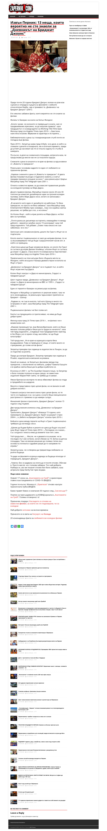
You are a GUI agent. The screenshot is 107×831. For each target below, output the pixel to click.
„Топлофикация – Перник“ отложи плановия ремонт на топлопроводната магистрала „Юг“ (41, 708)
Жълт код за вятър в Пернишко (28, 783)
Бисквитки (22, 822)
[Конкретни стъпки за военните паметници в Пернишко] (13, 636)
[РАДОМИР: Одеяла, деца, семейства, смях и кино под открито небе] (13, 745)
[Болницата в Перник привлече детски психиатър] (13, 571)
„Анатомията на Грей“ (38, 478)
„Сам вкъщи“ (60, 490)
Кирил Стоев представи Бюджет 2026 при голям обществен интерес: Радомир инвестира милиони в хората (42, 585)
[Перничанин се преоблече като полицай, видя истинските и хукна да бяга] (13, 736)
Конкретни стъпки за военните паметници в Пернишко (35, 632)
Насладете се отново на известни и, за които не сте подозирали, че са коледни (34, 503)
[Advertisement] (38, 85)
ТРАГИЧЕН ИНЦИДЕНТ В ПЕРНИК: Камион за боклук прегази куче (38, 725)
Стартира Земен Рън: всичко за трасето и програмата (35, 576)
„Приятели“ (42, 484)
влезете (19, 816)
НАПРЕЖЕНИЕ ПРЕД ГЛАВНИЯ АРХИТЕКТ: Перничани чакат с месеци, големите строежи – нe (42, 667)
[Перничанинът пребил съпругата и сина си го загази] (13, 720)
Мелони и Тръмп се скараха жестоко (80, 38)
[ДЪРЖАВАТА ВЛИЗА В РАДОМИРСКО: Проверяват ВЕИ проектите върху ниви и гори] (13, 652)
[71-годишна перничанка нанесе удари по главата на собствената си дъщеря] (13, 803)
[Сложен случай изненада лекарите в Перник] (13, 761)
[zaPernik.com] (20, 14)
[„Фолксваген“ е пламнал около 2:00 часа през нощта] (13, 678)
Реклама (40, 16)
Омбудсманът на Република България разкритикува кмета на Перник (40, 641)
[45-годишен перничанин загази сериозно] (13, 686)
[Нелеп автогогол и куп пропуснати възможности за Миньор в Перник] (13, 596)
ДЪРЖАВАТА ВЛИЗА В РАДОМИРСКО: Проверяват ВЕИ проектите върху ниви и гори (42, 650)
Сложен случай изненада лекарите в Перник (32, 758)
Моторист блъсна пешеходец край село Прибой (33, 625)
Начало (12, 16)
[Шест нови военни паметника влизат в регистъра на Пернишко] (13, 703)
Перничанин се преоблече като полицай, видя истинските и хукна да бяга (41, 733)
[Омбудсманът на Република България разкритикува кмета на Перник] (13, 644)
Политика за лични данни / (77, 21)
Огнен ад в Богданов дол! (26, 792)
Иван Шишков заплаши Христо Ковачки (81, 33)
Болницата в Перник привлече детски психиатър (33, 568)
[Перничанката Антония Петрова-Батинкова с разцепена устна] (13, 753)
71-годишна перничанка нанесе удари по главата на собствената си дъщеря (41, 800)
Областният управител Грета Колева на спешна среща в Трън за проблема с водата (41, 560)
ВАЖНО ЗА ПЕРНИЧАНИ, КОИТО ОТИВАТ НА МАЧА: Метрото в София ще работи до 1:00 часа (40, 776)
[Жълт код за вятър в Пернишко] (13, 787)
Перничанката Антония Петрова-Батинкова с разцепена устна (37, 750)
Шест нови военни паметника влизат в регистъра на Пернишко (38, 700)
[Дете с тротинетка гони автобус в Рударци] (13, 661)
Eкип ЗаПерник (30, 562)
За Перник (22, 16)
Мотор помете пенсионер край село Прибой (32, 601)
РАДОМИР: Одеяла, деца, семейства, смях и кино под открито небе (39, 741)
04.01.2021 (15, 37)
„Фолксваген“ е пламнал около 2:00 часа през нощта (34, 674)
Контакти (87, 21)
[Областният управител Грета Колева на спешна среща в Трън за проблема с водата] (13, 562)
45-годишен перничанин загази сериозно (31, 683)
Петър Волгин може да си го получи (80, 35)
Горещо (31, 16)
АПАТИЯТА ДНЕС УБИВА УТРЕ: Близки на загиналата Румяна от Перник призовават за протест (40, 617)
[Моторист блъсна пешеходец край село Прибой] (13, 627)
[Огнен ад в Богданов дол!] (13, 795)
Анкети (12, 822)
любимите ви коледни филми (48, 518)
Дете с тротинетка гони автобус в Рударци (31, 658)
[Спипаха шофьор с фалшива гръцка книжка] (13, 694)
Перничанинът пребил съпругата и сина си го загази (34, 716)
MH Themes (33, 827)
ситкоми (26, 510)
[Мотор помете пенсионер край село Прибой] (13, 603)
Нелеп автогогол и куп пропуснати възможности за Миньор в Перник (40, 593)
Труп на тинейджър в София (78, 25)
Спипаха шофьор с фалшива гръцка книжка (32, 691)
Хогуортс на (41, 514)
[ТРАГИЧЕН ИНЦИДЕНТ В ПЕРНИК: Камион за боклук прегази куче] (13, 728)
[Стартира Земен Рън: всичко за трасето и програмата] (13, 579)
